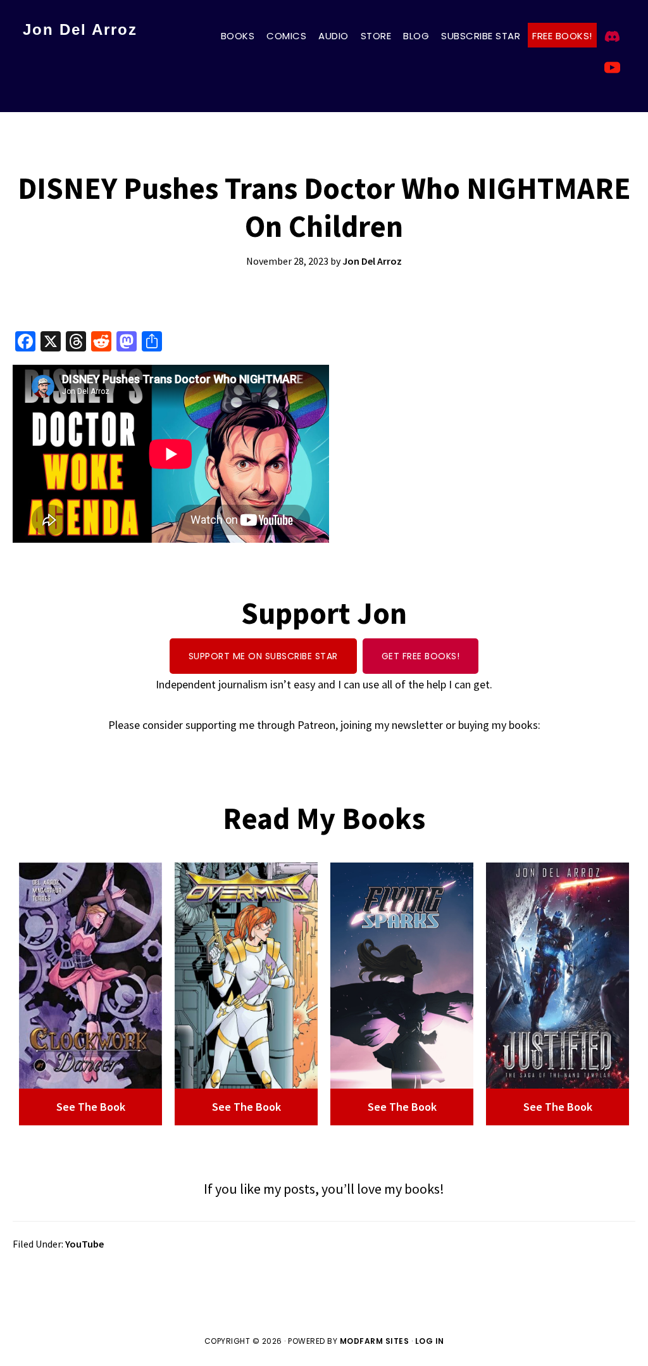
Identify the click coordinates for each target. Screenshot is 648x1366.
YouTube (84, 1243)
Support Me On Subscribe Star (263, 656)
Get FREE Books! (421, 656)
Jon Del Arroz (80, 29)
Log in (429, 1341)
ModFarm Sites (374, 1341)
